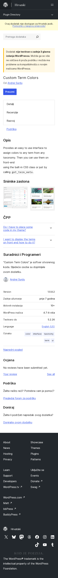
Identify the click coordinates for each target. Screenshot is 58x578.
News (6, 448)
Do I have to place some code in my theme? (18, 229)
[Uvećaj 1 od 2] (23, 191)
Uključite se (37, 470)
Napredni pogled (13, 349)
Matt (7, 503)
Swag (35, 487)
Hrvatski (16, 529)
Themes (35, 448)
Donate (37, 481)
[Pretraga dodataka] (37, 37)
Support (8, 475)
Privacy (7, 459)
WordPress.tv (12, 487)
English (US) (48, 326)
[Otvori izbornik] (53, 5)
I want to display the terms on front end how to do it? (19, 241)
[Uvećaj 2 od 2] (50, 191)
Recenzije (12, 112)
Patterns (36, 459)
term (47, 340)
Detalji (10, 104)
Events (35, 475)
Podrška (11, 129)
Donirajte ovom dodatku (17, 422)
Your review (10, 374)
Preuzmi (10, 91)
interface (37, 334)
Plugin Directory (11, 14)
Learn (6, 470)
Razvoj (11, 120)
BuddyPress (12, 514)
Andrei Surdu (15, 83)
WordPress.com (14, 497)
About (6, 442)
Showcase (37, 442)
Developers (10, 481)
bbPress (9, 508)
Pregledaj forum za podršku (19, 398)
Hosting (7, 453)
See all (51, 374)
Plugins (35, 453)
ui (52, 340)
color (27, 334)
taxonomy (48, 334)
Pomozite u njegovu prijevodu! (29, 26)
